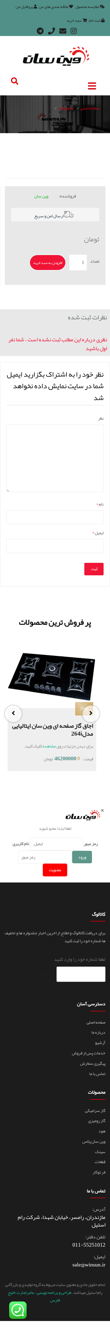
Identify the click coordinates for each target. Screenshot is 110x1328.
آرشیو (100, 1042)
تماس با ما (97, 1073)
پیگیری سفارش (92, 1063)
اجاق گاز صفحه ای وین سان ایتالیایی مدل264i (52, 729)
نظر (101, 418)
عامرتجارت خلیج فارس (34, 1296)
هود (101, 1131)
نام (100, 504)
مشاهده (49, 746)
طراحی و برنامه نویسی (54, 1292)
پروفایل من (25, 7)
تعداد (94, 261)
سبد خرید (74, 20)
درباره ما (98, 1032)
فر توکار (99, 1172)
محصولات (66, 108)
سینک (100, 1151)
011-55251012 (88, 1244)
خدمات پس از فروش (88, 1053)
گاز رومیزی (96, 1120)
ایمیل (98, 533)
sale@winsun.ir (88, 1264)
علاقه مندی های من (54, 7)
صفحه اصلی (89, 108)
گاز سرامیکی (95, 1110)
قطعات (100, 1161)
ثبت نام (95, 20)
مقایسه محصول (87, 7)
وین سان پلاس (93, 1141)
